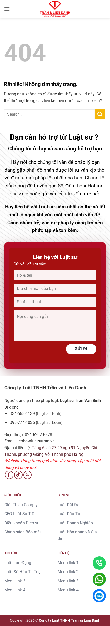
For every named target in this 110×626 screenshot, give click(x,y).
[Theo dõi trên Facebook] (9, 475)
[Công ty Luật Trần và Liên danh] (55, 9)
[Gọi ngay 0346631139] (99, 563)
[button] (7, 9)
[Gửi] (100, 114)
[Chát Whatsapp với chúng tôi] (99, 579)
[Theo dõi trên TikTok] (18, 475)
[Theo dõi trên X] (27, 475)
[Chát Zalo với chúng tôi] (99, 595)
